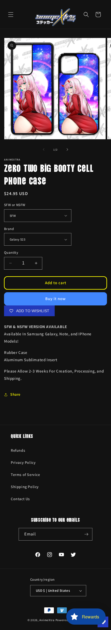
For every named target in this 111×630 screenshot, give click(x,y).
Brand (9, 229)
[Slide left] (44, 149)
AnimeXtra (46, 620)
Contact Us (20, 498)
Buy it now (55, 298)
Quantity (11, 252)
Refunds (18, 450)
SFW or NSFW (14, 205)
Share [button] (15, 394)
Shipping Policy (25, 486)
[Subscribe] (86, 534)
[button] (11, 14)
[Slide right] (67, 149)
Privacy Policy (23, 462)
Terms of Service (25, 474)
